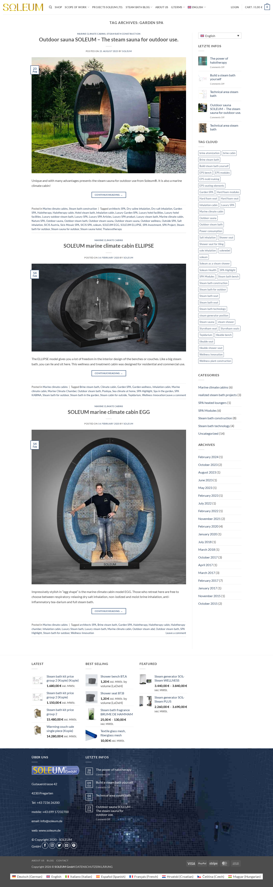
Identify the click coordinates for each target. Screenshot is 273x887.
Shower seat (226, 237)
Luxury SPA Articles (100, 216)
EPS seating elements (211, 185)
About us (161, 7)
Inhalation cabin (105, 212)
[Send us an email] (66, 845)
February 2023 (208, 495)
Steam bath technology (212, 308)
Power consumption (210, 231)
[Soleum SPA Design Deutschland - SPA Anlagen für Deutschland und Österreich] (23, 7)
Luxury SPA (81, 216)
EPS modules (222, 172)
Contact (62, 860)
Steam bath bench (228, 276)
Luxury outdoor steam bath (57, 216)
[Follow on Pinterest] (74, 845)
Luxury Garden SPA (126, 212)
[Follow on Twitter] (59, 845)
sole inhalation (207, 250)
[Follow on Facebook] (45, 845)
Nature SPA (38, 220)
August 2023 (207, 472)
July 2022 (205, 503)
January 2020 (207, 534)
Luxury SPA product (124, 216)
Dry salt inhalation (161, 208)
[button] (235, 7)
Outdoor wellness (151, 220)
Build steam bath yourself (213, 166)
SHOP (58, 7)
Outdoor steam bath (76, 220)
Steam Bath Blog (138, 7)
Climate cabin (108, 386)
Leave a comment (176, 395)
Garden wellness (141, 386)
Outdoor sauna (54, 220)
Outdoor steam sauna (101, 220)
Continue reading (109, 194)
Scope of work (76, 7)
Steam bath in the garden (84, 395)
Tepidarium (134, 395)
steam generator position (213, 315)
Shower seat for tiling (211, 244)
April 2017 (205, 565)
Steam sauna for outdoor (65, 229)
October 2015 (208, 603)
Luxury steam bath (147, 216)
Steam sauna (206, 321)
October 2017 (208, 557)
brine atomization (209, 153)
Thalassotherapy (112, 229)
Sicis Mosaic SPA (69, 224)
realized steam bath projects (217, 395)
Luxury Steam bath (73, 629)
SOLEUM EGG (111, 224)
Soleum (127, 51)
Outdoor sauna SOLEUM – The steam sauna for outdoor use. (108, 39)
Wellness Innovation (153, 395)
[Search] (50, 7)
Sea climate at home (124, 391)
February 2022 (208, 511)
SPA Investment (152, 224)
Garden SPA (124, 386)
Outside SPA (169, 220)
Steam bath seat (208, 295)
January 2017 (207, 588)
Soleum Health (207, 270)
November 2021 (209, 519)
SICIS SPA (86, 224)
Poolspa (106, 391)
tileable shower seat (210, 347)
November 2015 (209, 596)
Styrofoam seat (208, 328)
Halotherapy (44, 212)
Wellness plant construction (215, 360)
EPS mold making (209, 179)
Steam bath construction (123, 33)
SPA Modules (206, 276)
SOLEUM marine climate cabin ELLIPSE (109, 246)
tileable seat (206, 341)
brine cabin (229, 153)
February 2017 (208, 580)
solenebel (224, 250)
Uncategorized (208, 433)
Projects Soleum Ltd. (107, 7)
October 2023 (208, 465)
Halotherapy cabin (63, 212)
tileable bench (224, 334)
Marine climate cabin (171, 216)
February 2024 (208, 457)
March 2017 (206, 573)
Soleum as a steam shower (214, 263)
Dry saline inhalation (138, 208)
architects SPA (117, 208)
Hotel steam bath (85, 212)
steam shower (226, 321)
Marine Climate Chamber (62, 391)
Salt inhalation (207, 237)
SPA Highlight (144, 391)
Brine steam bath (89, 386)
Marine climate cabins (91, 33)
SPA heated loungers (212, 402)
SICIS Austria (51, 224)
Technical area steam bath (224, 93)
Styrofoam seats (230, 328)
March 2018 (206, 549)
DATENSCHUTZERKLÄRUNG (94, 866)
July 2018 (205, 542)
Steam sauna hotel (91, 229)
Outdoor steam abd (144, 629)
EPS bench (205, 172)
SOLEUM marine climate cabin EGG (109, 412)
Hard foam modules (228, 192)
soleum (97, 224)
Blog (50, 860)
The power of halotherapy (219, 60)
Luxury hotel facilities (151, 212)
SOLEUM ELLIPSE (131, 224)
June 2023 (205, 480)
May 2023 (205, 488)
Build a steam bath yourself (222, 77)
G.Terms (176, 7)
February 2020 (208, 526)
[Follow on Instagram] (52, 845)
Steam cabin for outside (113, 395)
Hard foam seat (208, 198)
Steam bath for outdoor (56, 395)
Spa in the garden (163, 391)
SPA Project (169, 224)
